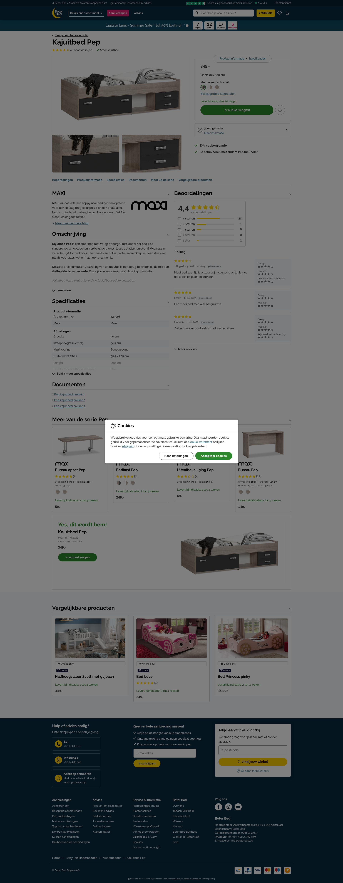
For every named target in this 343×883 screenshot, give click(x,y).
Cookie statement (200, 442)
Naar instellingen (176, 456)
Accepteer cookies (214, 456)
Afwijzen (127, 446)
